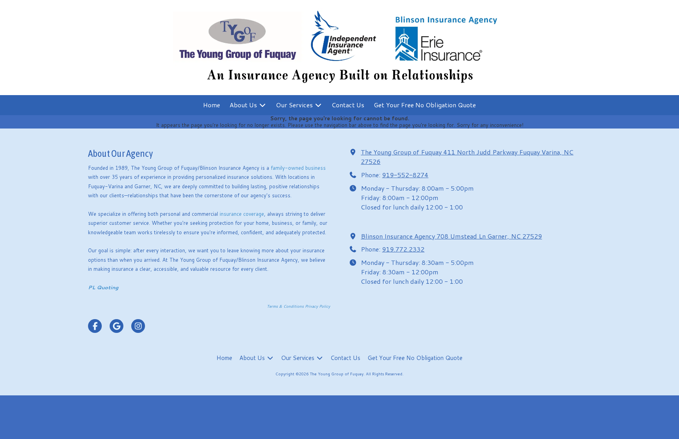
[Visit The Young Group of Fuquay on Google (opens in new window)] (116, 326)
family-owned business (298, 167)
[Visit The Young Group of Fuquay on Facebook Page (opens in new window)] (95, 326)
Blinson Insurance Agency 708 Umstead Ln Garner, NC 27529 (451, 236)
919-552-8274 (405, 174)
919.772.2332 (403, 248)
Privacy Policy (317, 306)
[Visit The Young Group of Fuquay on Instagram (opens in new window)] (138, 326)
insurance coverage (242, 213)
